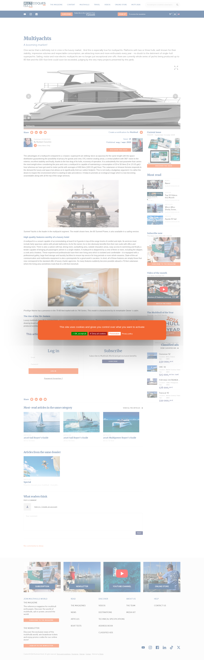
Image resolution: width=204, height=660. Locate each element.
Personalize (114, 334)
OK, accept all (80, 334)
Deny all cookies (98, 334)
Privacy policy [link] (127, 334)
